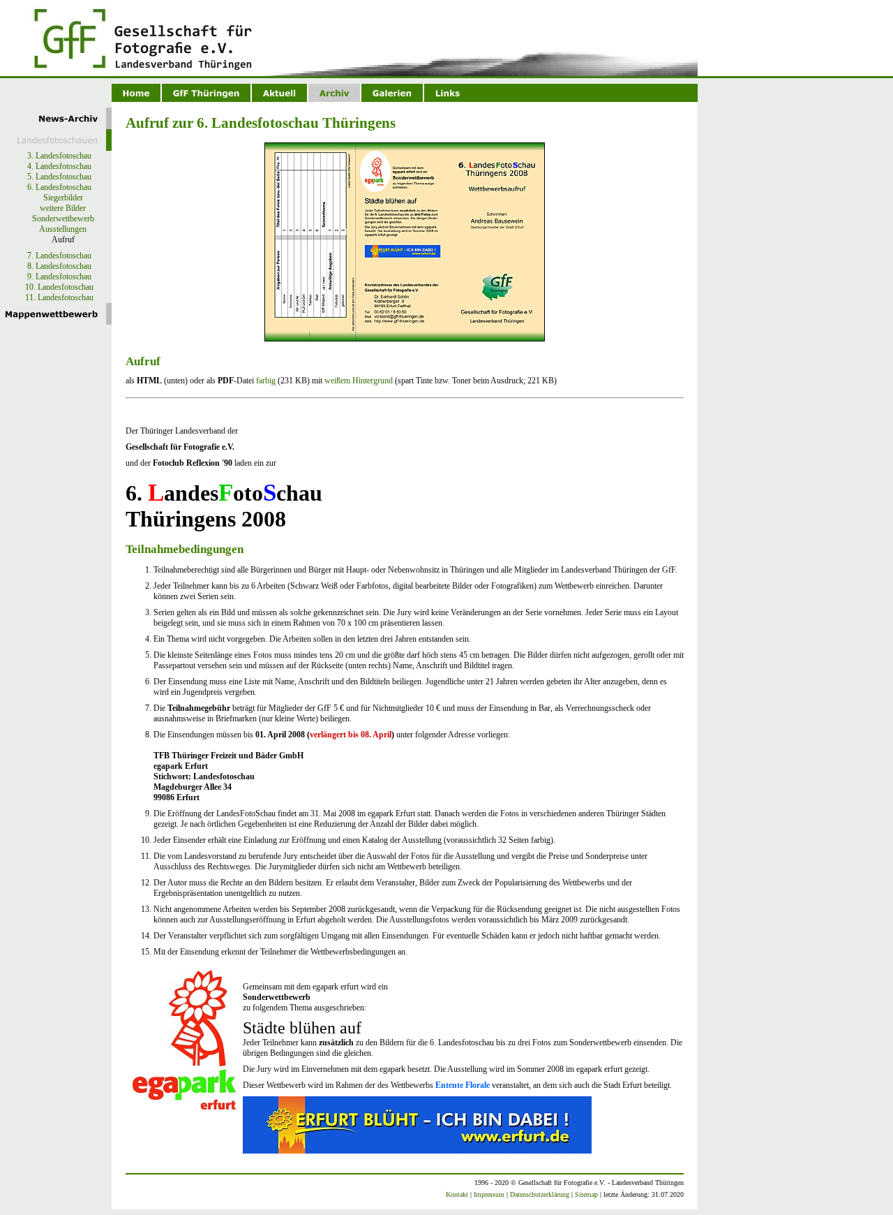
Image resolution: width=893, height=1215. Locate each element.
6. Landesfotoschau (59, 187)
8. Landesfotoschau (59, 266)
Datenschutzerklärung (539, 1194)
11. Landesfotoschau (59, 297)
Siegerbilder (63, 197)
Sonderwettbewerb (63, 218)
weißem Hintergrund (358, 380)
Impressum (489, 1194)
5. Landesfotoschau (59, 177)
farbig (266, 380)
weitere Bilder (63, 208)
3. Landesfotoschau (59, 156)
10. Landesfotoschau (59, 287)
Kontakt (457, 1194)
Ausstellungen (63, 229)
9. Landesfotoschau (59, 276)
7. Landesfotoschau (59, 255)
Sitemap (586, 1194)
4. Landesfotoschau (59, 166)
